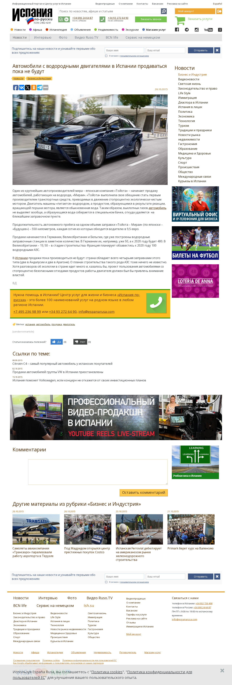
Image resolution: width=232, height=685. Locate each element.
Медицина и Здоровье (194, 153)
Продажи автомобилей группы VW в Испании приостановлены (58, 372)
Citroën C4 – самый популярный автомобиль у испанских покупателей (62, 364)
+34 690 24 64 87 (82, 18)
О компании (126, 3)
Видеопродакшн (105, 3)
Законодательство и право (197, 88)
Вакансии (157, 3)
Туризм (183, 126)
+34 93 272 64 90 (118, 18)
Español (217, 3)
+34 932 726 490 (204, 603)
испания (30, 324)
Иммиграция (187, 98)
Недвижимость (108, 29)
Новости (20, 29)
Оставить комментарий (143, 492)
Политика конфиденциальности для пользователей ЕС (89, 660)
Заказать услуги (200, 19)
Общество (185, 172)
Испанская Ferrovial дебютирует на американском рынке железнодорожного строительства (139, 554)
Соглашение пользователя (26, 660)
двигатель (69, 324)
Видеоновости (188, 79)
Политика (185, 112)
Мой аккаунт (133, 634)
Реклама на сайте (177, 3)
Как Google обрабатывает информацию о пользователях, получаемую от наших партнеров (58, 663)
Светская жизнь (189, 84)
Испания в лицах (190, 107)
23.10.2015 (121, 511)
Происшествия (188, 167)
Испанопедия (58, 29)
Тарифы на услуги (136, 614)
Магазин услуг (156, 29)
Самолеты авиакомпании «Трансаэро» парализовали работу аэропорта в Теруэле (33, 552)
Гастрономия (187, 144)
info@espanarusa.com (96, 311)
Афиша (37, 29)
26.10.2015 (18, 511)
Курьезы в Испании (192, 181)
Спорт (182, 163)
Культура (184, 158)
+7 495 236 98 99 (27, 311)
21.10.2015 (173, 511)
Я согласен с (129, 56)
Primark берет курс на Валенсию (190, 548)
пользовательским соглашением (134, 56)
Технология (186, 121)
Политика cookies (51, 660)
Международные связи (194, 177)
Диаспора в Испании (193, 102)
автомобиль (157, 208)
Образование (187, 149)
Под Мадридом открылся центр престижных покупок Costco (87, 550)
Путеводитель (127, 652)
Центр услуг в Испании (58, 3)
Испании (21, 258)
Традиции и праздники (195, 130)
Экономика (186, 116)
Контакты (142, 3)
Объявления (82, 29)
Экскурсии (132, 29)
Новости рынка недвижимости (68, 629)
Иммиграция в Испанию (140, 626)
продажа (56, 324)
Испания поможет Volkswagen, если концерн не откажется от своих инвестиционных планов (79, 380)
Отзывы (131, 622)
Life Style (184, 93)
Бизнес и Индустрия (192, 74)
